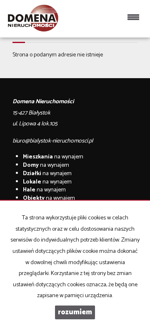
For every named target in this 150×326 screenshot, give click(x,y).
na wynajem (53, 157)
